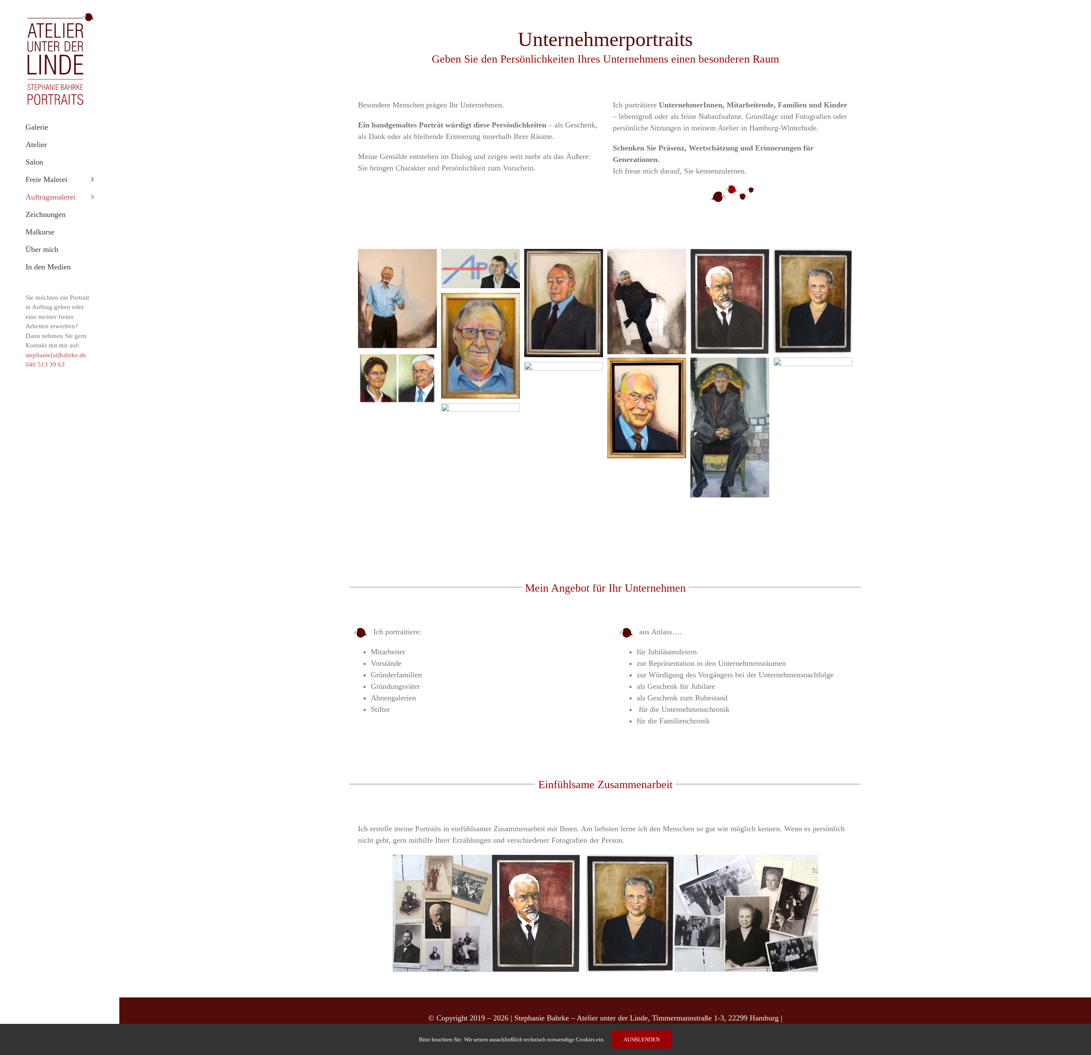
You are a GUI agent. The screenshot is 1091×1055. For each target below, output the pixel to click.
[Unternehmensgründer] (397, 358)
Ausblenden (641, 1039)
